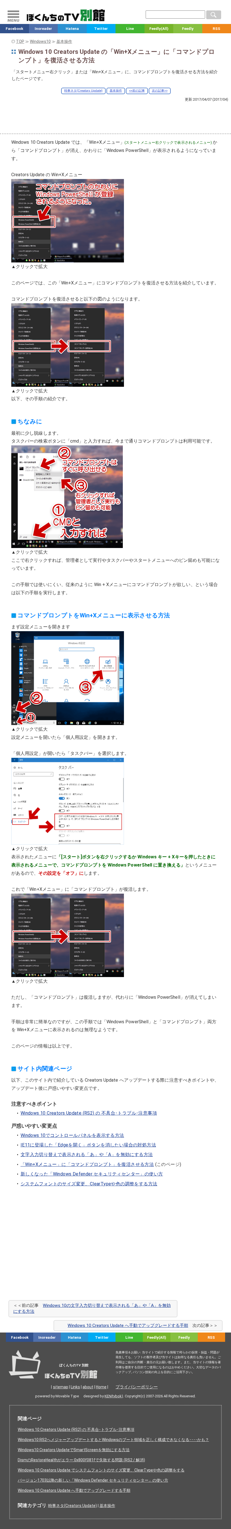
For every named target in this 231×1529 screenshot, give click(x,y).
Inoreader (43, 28)
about (88, 1387)
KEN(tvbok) (114, 1396)
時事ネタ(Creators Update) (83, 90)
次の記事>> (160, 90)
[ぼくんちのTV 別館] (68, 1373)
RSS (211, 1337)
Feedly (188, 28)
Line (130, 28)
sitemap (60, 1387)
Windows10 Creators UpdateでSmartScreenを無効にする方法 (74, 1450)
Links (75, 1387)
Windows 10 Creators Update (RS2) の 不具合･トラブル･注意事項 (89, 1113)
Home (101, 1387)
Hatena (72, 28)
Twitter (101, 28)
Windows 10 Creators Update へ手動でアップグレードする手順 (128, 1325)
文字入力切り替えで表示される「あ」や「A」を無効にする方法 (87, 1154)
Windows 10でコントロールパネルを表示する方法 (72, 1135)
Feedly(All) (158, 28)
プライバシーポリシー (136, 1386)
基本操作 (116, 90)
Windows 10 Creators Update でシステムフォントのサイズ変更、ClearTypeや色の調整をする (101, 1470)
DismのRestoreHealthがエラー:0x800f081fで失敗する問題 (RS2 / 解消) (81, 1460)
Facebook (14, 28)
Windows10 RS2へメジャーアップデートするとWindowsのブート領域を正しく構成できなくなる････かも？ (113, 1439)
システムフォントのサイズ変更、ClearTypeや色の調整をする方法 (89, 1183)
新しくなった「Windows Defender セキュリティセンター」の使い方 (92, 1174)
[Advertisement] (115, 117)
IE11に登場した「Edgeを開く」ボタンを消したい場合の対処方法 (88, 1145)
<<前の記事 (137, 90)
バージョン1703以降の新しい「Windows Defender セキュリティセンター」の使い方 (93, 1480)
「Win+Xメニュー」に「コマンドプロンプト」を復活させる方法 (87, 1164)
